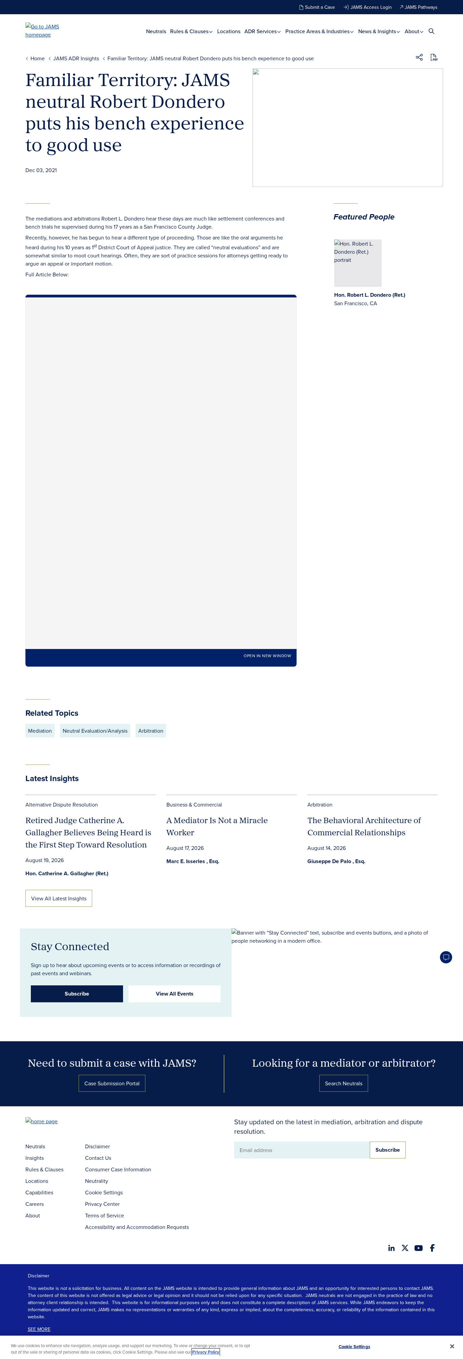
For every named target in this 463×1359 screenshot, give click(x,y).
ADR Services (261, 31)
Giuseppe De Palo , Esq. (336, 861)
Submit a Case (320, 7)
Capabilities (39, 1192)
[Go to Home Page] (51, 1122)
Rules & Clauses (190, 31)
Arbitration (150, 730)
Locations (228, 31)
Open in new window (267, 655)
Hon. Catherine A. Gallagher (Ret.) (66, 873)
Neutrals (156, 31)
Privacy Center (102, 1204)
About (413, 31)
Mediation (40, 730)
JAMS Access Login (371, 7)
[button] (419, 58)
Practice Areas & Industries (318, 31)
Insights (34, 1158)
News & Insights (377, 31)
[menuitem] (156, 31)
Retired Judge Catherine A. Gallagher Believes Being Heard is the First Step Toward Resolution (88, 832)
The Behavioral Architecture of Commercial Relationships (364, 826)
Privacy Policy (205, 1352)
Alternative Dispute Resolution (61, 804)
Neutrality (96, 1181)
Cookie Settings (104, 1192)
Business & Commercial (194, 804)
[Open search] (431, 31)
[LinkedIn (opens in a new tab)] (391, 1248)
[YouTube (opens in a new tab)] (419, 1248)
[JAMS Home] (52, 30)
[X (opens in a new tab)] (405, 1248)
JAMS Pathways (421, 7)
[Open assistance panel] (446, 957)
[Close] (452, 1346)
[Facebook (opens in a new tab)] (432, 1248)
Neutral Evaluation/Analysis (95, 730)
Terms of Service (104, 1215)
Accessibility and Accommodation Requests (137, 1227)
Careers (34, 1204)
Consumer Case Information (118, 1169)
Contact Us (98, 1158)
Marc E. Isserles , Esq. (192, 861)
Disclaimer (97, 1146)
